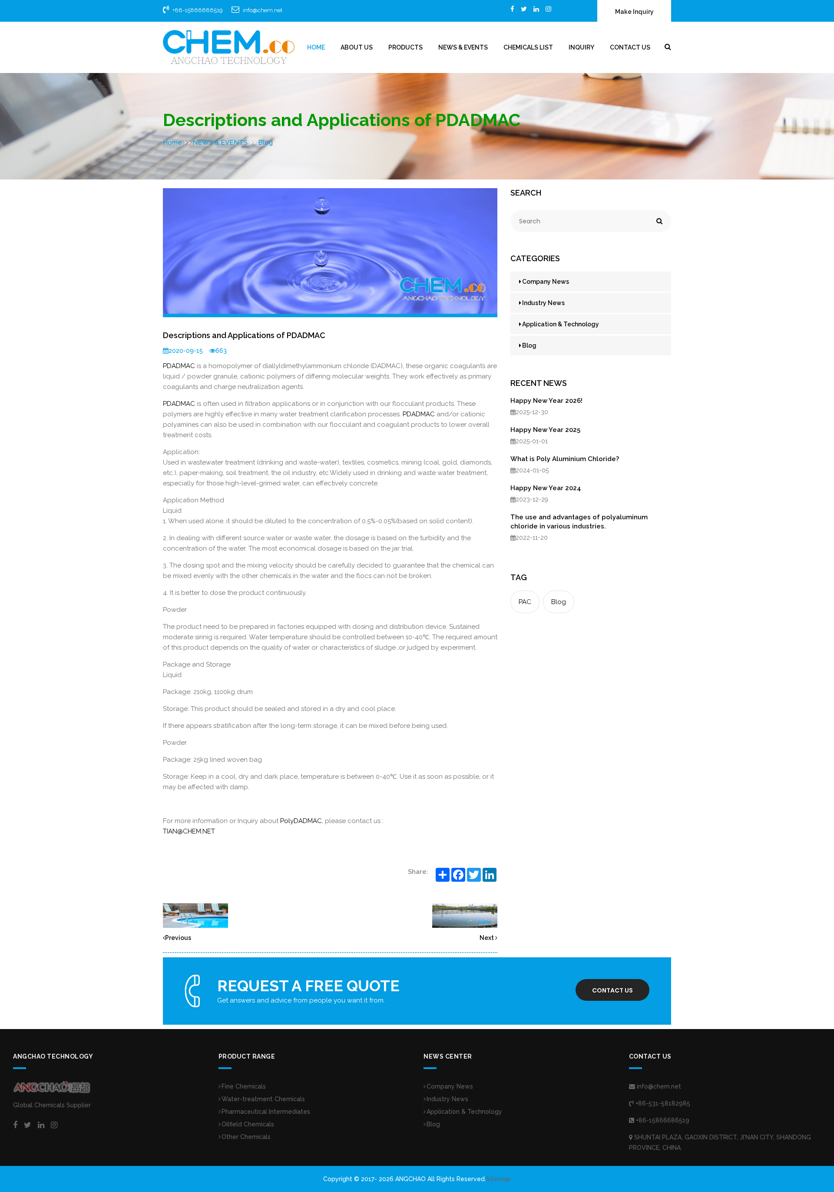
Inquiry (581, 47)
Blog (265, 142)
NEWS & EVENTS (463, 47)
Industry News (543, 302)
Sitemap (498, 1178)
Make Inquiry (634, 11)
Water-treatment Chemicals (263, 1099)
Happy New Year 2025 (545, 430)
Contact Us (630, 47)
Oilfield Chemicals (248, 1124)
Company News (545, 281)
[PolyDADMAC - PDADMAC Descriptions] (195, 915)
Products (405, 47)
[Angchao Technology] (229, 47)
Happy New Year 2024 (545, 488)
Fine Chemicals (244, 1086)
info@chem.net (262, 10)
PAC (525, 602)
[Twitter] (524, 9)
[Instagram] (548, 9)
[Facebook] (512, 9)
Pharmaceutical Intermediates (266, 1111)
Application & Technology (560, 324)
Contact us (612, 990)
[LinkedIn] (536, 9)
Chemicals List (528, 47)
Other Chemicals (246, 1136)
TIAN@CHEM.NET (189, 831)
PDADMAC (179, 366)
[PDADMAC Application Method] (464, 915)
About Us (357, 47)
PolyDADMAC (301, 821)
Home (316, 47)
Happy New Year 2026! (546, 401)
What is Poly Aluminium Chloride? (564, 459)
